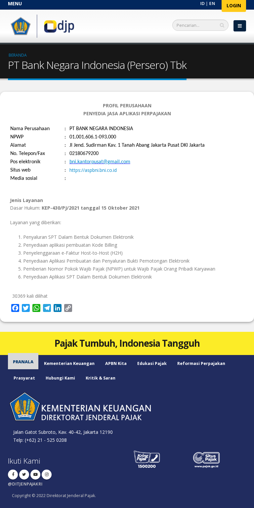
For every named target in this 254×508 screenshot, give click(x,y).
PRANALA (23, 362)
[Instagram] (47, 475)
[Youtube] (35, 475)
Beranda (18, 55)
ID (202, 3)
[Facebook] (13, 475)
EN (212, 3)
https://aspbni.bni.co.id (93, 170)
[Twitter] (24, 475)
